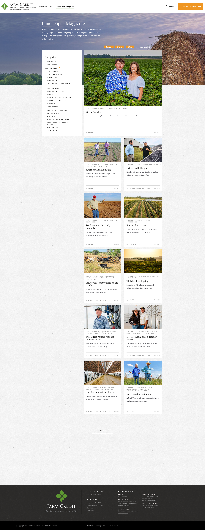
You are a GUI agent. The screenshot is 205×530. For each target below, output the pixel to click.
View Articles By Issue (148, 47)
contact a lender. (123, 513)
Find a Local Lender (189, 6)
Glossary (90, 510)
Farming (51, 94)
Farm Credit (53, 80)
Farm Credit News (55, 91)
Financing (52, 104)
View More (102, 430)
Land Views (52, 107)
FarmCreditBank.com (124, 505)
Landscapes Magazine (65, 6)
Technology (53, 130)
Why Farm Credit (46, 6)
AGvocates (52, 65)
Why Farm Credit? (94, 503)
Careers (90, 508)
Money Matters (54, 113)
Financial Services (56, 101)
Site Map (90, 526)
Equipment (52, 77)
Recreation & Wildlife (58, 119)
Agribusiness (53, 62)
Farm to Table (54, 88)
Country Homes (54, 74)
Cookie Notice (113, 526)
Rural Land (52, 127)
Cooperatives (53, 71)
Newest (119, 47)
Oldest (130, 47)
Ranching (51, 116)
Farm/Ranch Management (59, 97)
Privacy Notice (100, 526)
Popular (109, 47)
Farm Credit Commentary (59, 83)
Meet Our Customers (57, 110)
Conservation (51, 68)
